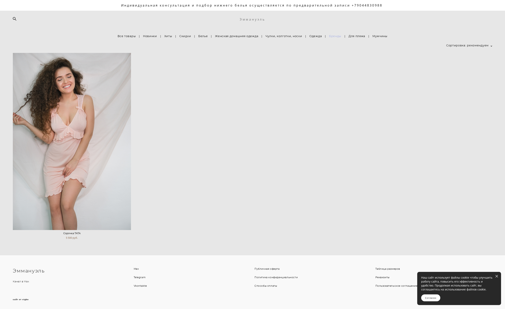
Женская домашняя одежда (236, 36)
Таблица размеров (387, 269)
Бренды (335, 36)
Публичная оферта (267, 269)
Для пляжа (357, 36)
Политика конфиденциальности (276, 277)
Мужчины (379, 36)
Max (26, 281)
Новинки (150, 36)
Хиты (168, 36)
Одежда (315, 36)
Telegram (140, 277)
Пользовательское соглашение (396, 286)
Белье (203, 36)
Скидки (185, 36)
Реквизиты (382, 277)
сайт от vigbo (21, 300)
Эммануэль (252, 19)
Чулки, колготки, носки (284, 36)
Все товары (127, 36)
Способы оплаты (265, 286)
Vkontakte (140, 286)
